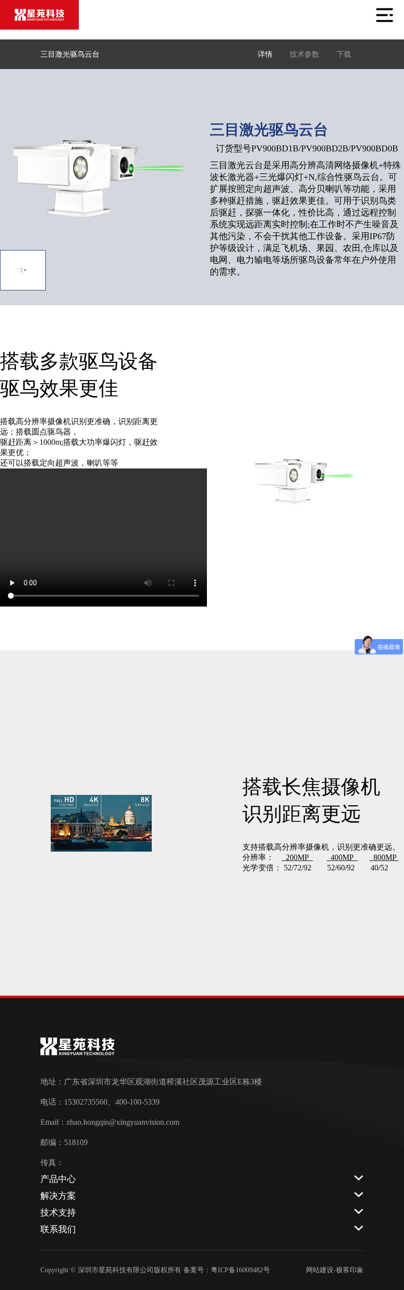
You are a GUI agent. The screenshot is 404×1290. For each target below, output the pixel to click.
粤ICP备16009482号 (240, 1270)
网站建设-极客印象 (335, 1270)
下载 (344, 54)
